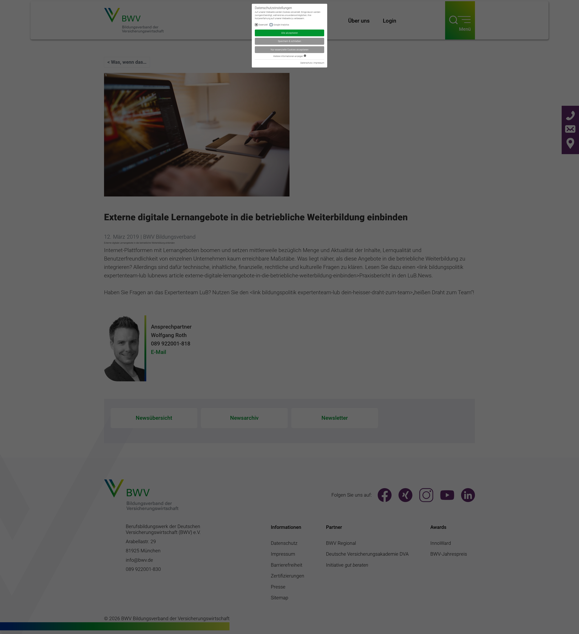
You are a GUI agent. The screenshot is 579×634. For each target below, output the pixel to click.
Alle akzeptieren (289, 32)
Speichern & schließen (289, 41)
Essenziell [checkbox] (263, 25)
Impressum (319, 63)
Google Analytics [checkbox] (281, 25)
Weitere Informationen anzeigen (288, 56)
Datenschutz (306, 63)
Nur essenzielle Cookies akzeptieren (289, 49)
